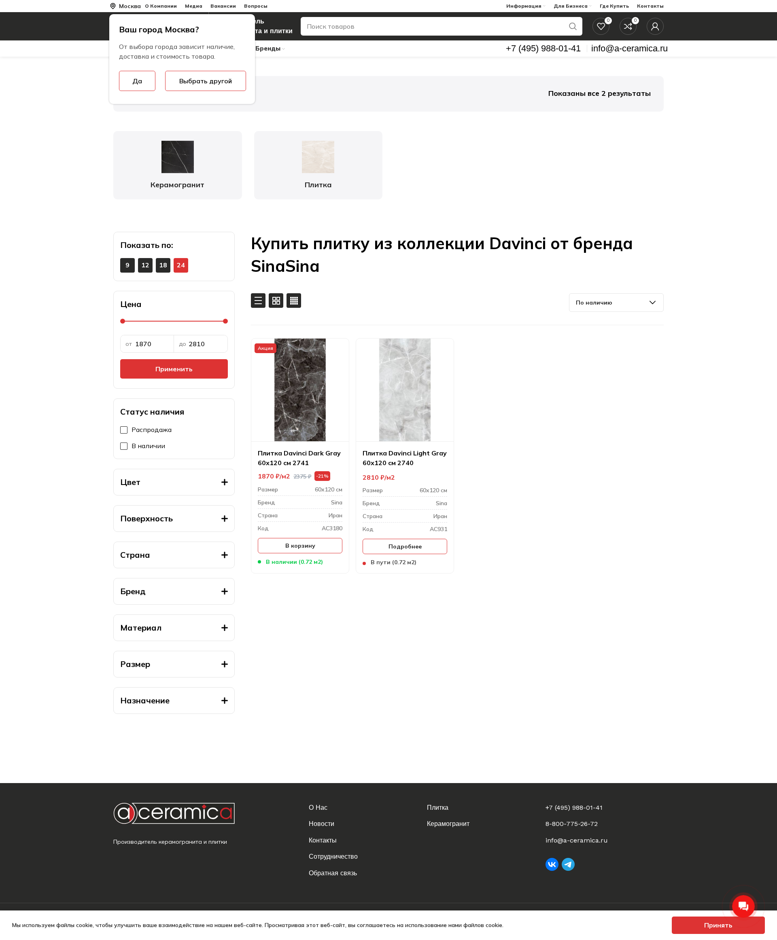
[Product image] (300, 390)
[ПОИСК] (573, 26)
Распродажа (152, 430)
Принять (718, 925)
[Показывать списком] (258, 300)
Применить (174, 369)
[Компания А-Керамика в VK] (552, 864)
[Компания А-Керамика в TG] (568, 864)
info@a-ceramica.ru (577, 840)
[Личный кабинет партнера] (655, 26)
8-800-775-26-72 (572, 824)
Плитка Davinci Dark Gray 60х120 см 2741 (299, 458)
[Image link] (180, 813)
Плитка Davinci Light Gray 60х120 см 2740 (405, 458)
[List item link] (363, 807)
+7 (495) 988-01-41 (574, 807)
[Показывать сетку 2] (276, 300)
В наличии (148, 446)
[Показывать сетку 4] (294, 300)
